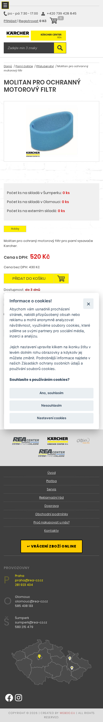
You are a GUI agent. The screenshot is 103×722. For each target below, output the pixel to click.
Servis (51, 489)
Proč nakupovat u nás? (52, 522)
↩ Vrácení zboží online (51, 546)
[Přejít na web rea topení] (51, 455)
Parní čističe (24, 66)
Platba (51, 481)
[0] (53, 21)
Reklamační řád (51, 497)
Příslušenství (45, 66)
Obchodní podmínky (51, 514)
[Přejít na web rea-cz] (25, 443)
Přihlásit (10, 21)
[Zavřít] (88, 304)
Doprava (51, 506)
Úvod (52, 473)
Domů (8, 66)
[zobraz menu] (5, 5)
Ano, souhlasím (52, 393)
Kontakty (51, 530)
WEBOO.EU (67, 713)
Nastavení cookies (51, 418)
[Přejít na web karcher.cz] (58, 443)
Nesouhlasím (51, 405)
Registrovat (28, 21)
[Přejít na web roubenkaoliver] (83, 443)
